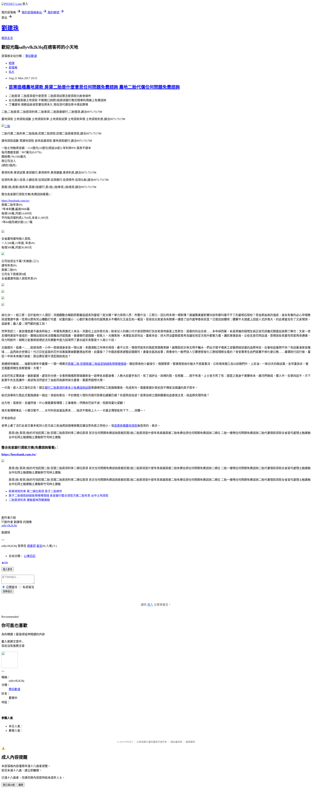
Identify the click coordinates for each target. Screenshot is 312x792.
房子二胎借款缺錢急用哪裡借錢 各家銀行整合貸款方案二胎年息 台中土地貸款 (58, 495)
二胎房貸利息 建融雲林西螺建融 (29, 499)
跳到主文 (7, 38)
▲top (4, 562)
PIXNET (129, 741)
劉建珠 (10, 28)
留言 (39, 545)
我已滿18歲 (9, 785)
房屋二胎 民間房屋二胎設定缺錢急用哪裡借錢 (97, 363)
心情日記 (29, 556)
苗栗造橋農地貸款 (125, 425)
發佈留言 (7, 591)
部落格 (13, 67)
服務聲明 (190, 741)
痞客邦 (31, 545)
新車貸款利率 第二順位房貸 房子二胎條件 (35, 491)
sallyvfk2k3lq (9, 525)
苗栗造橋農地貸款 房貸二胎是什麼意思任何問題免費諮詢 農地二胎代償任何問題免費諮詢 (94, 87)
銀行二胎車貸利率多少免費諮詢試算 (68, 387)
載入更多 (7, 569)
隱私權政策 (176, 741)
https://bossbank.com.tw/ (15, 200)
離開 (20, 785)
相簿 (11, 63)
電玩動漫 (31, 55)
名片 (11, 71)
